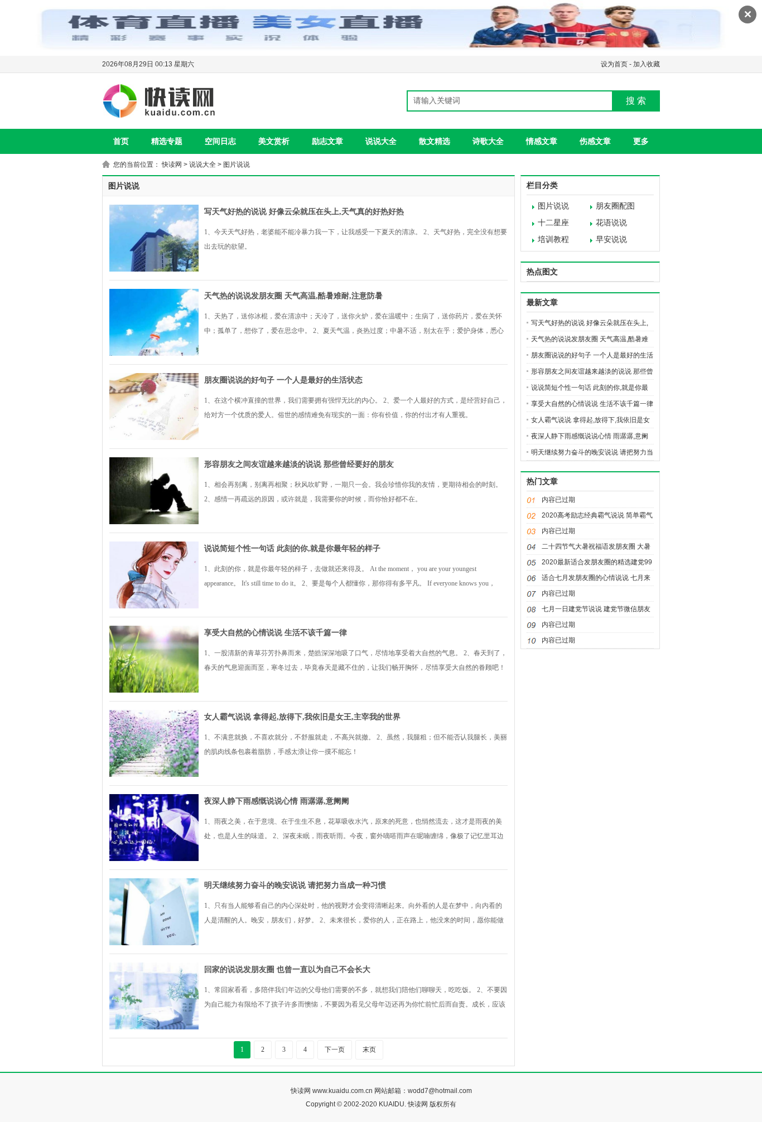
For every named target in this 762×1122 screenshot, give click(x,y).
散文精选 (434, 141)
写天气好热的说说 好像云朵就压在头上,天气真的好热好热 (304, 211)
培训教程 (553, 239)
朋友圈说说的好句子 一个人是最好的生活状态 (283, 380)
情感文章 (541, 141)
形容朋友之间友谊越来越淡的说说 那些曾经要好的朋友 (299, 464)
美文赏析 (274, 141)
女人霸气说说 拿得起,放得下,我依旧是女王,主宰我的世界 (302, 717)
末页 (369, 1049)
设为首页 (614, 64)
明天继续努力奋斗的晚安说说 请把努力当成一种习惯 (295, 885)
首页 (121, 141)
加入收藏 (646, 64)
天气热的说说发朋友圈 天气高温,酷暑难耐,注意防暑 (293, 296)
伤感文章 (595, 141)
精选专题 (166, 141)
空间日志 (220, 141)
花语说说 (611, 223)
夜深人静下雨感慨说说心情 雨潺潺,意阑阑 (276, 801)
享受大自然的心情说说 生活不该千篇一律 (275, 632)
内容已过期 (558, 500)
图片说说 (236, 164)
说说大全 (381, 141)
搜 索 (636, 100)
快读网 (172, 164)
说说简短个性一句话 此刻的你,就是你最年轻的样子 (292, 548)
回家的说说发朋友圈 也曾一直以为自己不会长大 (287, 969)
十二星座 (553, 223)
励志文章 (327, 141)
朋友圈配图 (615, 206)
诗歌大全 (488, 141)
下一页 (335, 1049)
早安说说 (611, 239)
